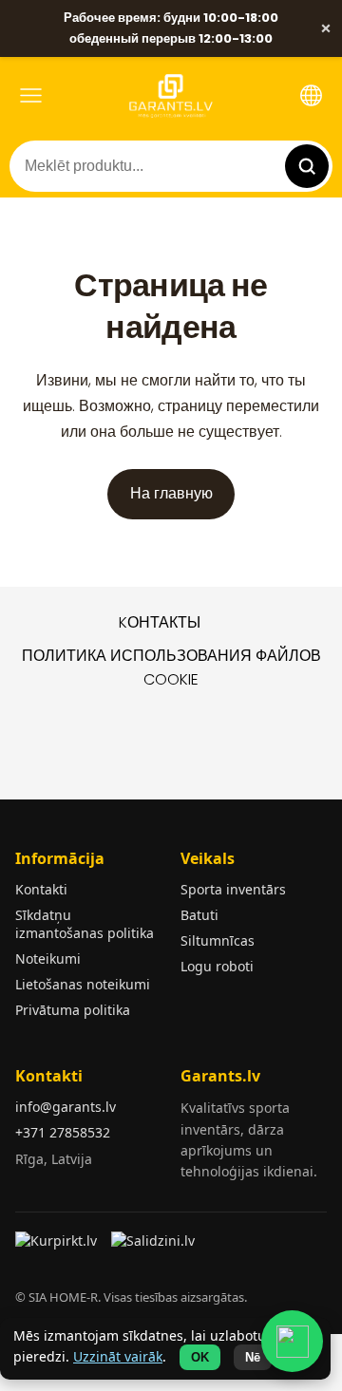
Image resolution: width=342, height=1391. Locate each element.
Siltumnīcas (217, 940)
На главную (171, 493)
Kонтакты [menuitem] (159, 622)
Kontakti (41, 889)
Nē (252, 1357)
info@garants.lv (65, 1107)
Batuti (199, 915)
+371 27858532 (62, 1132)
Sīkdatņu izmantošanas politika (84, 924)
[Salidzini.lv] (154, 1246)
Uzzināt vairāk (117, 1356)
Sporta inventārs (233, 889)
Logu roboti (217, 966)
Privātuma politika (72, 1010)
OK (200, 1357)
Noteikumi (48, 958)
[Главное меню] (31, 95)
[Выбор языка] (311, 95)
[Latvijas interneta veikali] (58, 1246)
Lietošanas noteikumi (82, 984)
